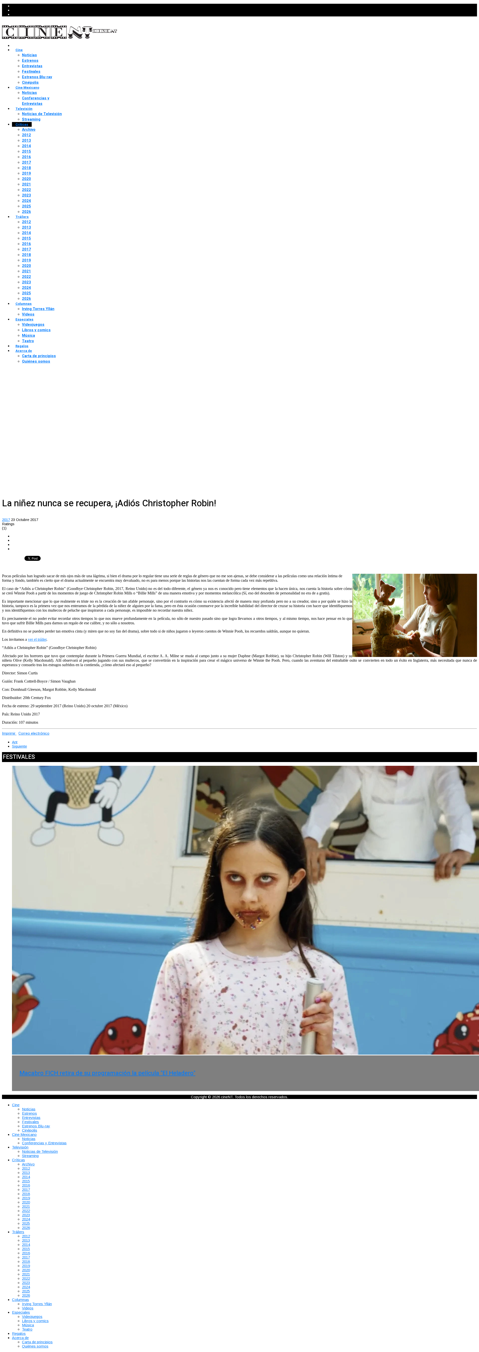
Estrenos (30, 60)
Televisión (23, 108)
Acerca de (23, 350)
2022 (26, 190)
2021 (26, 184)
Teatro (28, 341)
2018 (26, 168)
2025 (26, 206)
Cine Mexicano (27, 87)
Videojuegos (33, 324)
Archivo (28, 129)
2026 (26, 211)
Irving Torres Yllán (38, 309)
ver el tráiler (37, 639)
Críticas (21, 124)
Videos (28, 314)
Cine (19, 50)
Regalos (21, 346)
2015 (26, 151)
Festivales (31, 71)
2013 (26, 140)
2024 (26, 200)
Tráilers (22, 216)
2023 (26, 195)
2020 (26, 179)
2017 (26, 162)
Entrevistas (32, 66)
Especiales (24, 319)
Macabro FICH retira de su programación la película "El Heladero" (107, 1073)
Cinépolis (30, 82)
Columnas (23, 303)
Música (28, 335)
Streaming (31, 119)
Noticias (29, 55)
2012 (26, 135)
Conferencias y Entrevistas (35, 100)
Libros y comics (36, 330)
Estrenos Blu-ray (37, 77)
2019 (26, 173)
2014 (26, 146)
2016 (26, 157)
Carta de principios (39, 356)
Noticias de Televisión (42, 114)
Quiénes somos (36, 361)
